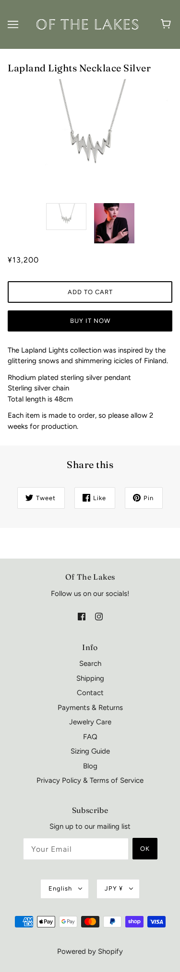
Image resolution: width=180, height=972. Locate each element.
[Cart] (167, 24)
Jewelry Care (90, 722)
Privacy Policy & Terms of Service (90, 780)
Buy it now (90, 320)
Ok (145, 848)
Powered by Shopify (90, 951)
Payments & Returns (90, 707)
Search (90, 663)
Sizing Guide (90, 751)
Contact (90, 692)
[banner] (88, 24)
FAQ (90, 736)
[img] (81, 615)
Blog (90, 766)
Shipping (90, 678)
